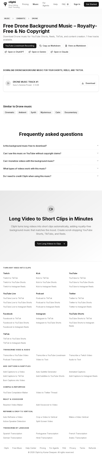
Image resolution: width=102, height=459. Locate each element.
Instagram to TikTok (44, 318)
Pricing (25, 4)
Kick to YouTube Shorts (46, 282)
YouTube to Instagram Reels (81, 286)
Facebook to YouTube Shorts (16, 323)
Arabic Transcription (78, 438)
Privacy (73, 448)
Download (90, 83)
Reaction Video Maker (13, 405)
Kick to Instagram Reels (46, 286)
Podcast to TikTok (44, 298)
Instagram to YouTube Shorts (48, 323)
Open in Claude (61, 52)
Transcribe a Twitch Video (80, 355)
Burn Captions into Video (14, 380)
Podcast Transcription (12, 359)
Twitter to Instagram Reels (80, 307)
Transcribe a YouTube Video (15, 355)
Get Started (91, 4)
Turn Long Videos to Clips (49, 244)
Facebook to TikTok (12, 318)
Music (35, 4)
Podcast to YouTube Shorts (48, 302)
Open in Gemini (39, 52)
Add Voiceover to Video (47, 405)
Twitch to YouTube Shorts (14, 282)
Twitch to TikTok (10, 278)
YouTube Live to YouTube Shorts (17, 302)
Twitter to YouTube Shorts (80, 302)
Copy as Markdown (52, 46)
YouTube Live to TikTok (13, 298)
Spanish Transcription (12, 433)
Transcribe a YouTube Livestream (50, 355)
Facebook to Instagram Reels (16, 327)
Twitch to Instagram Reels (14, 286)
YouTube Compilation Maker (15, 392)
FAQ (63, 4)
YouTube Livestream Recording (19, 46)
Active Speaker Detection (14, 421)
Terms (82, 448)
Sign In (77, 4)
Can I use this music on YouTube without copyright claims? (32, 153)
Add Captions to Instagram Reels (83, 376)
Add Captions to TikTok (13, 376)
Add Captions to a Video (14, 372)
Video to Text (42, 359)
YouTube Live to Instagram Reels (17, 307)
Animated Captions (77, 372)
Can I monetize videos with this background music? (28, 161)
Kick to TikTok (42, 278)
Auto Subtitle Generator (46, 372)
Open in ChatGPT (16, 52)
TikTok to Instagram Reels (14, 343)
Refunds (92, 448)
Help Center (31, 448)
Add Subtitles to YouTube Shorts (50, 376)
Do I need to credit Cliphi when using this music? (27, 176)
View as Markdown (77, 46)
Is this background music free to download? (25, 145)
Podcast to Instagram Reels (48, 307)
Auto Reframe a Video (13, 417)
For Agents (46, 4)
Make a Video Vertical (78, 417)
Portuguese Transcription (47, 433)
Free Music (17, 448)
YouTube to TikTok (77, 278)
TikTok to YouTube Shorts (14, 339)
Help (55, 4)
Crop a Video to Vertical (46, 417)
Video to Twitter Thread (46, 392)
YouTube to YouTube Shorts (81, 282)
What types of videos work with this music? (24, 168)
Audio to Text (75, 359)
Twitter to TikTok (76, 298)
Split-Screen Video (44, 421)
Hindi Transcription (44, 438)
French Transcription (78, 433)
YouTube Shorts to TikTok (80, 318)
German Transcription (12, 438)
